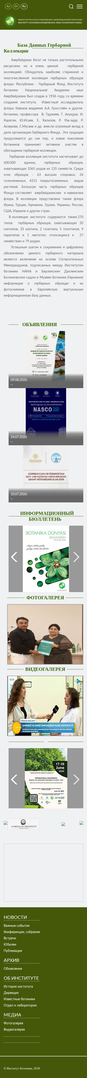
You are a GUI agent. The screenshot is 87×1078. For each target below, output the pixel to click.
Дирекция (11, 993)
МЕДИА (12, 1015)
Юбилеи (10, 944)
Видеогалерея (14, 1029)
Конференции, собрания (22, 932)
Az (8, 6)
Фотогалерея (13, 1023)
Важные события (16, 925)
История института (18, 986)
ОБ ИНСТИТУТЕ (21, 978)
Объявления (13, 968)
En (16, 6)
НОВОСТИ (15, 917)
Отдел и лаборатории (20, 1005)
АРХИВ (11, 960)
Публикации (13, 951)
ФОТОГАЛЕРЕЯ (45, 597)
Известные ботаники (19, 999)
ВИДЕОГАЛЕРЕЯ (45, 669)
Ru (24, 6)
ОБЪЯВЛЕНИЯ (39, 324)
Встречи (10, 938)
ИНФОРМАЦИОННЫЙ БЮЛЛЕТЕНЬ (47, 516)
